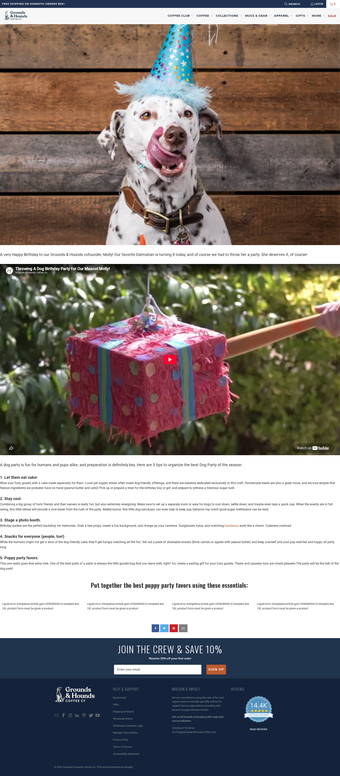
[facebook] (155, 628)
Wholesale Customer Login (128, 725)
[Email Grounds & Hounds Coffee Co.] (57, 715)
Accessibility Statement (126, 753)
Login (318, 3)
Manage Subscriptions (125, 732)
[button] (181, 16)
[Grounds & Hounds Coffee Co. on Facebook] (64, 715)
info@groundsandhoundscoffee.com (195, 732)
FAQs (116, 704)
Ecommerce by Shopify (120, 767)
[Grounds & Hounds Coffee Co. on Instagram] (70, 715)
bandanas (232, 526)
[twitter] (164, 628)
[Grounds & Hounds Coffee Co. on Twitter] (91, 715)
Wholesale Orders (123, 718)
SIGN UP (216, 669)
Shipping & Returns (123, 711)
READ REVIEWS (258, 729)
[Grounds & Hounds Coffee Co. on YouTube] (98, 715)
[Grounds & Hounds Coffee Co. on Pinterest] (84, 715)
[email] (183, 628)
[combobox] (297, 4)
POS (99, 767)
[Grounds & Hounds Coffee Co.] (16, 16)
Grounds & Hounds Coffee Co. (79, 767)
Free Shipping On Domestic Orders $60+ (33, 3)
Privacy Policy (120, 739)
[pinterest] (174, 628)
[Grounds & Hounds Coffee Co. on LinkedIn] (77, 715)
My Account (119, 697)
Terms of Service (122, 746)
